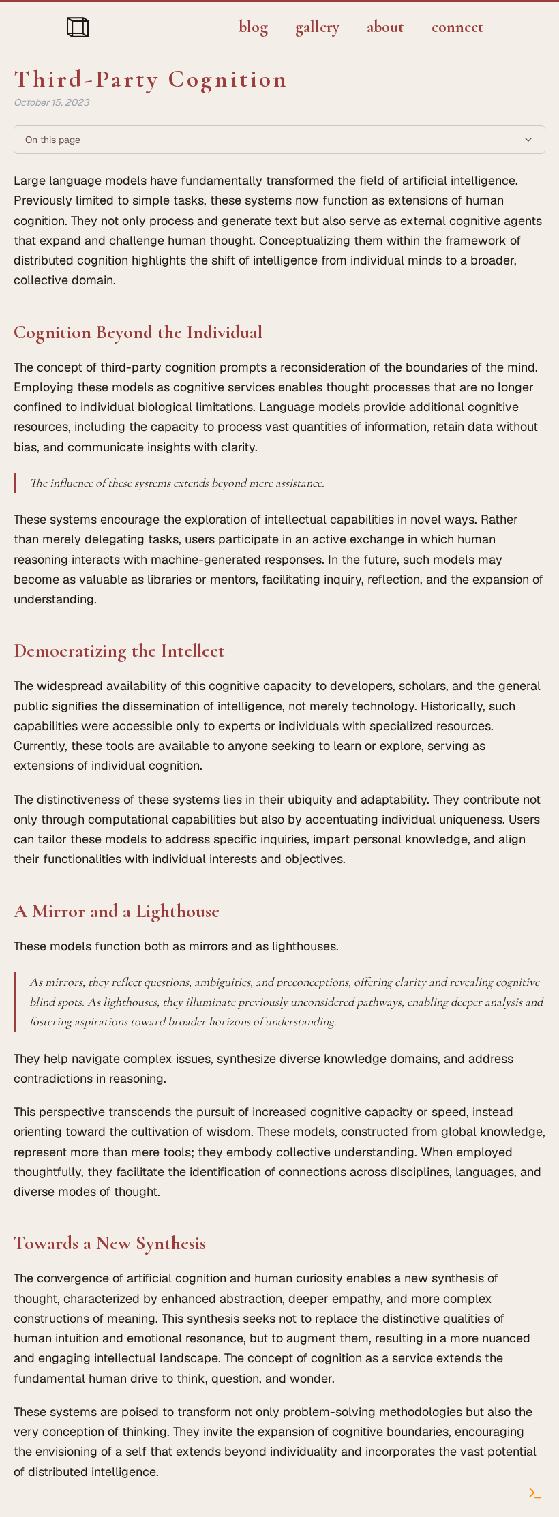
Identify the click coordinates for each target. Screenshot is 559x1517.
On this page (52, 140)
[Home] (78, 27)
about (385, 27)
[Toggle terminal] (535, 1493)
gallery (317, 27)
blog (253, 27)
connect (458, 27)
